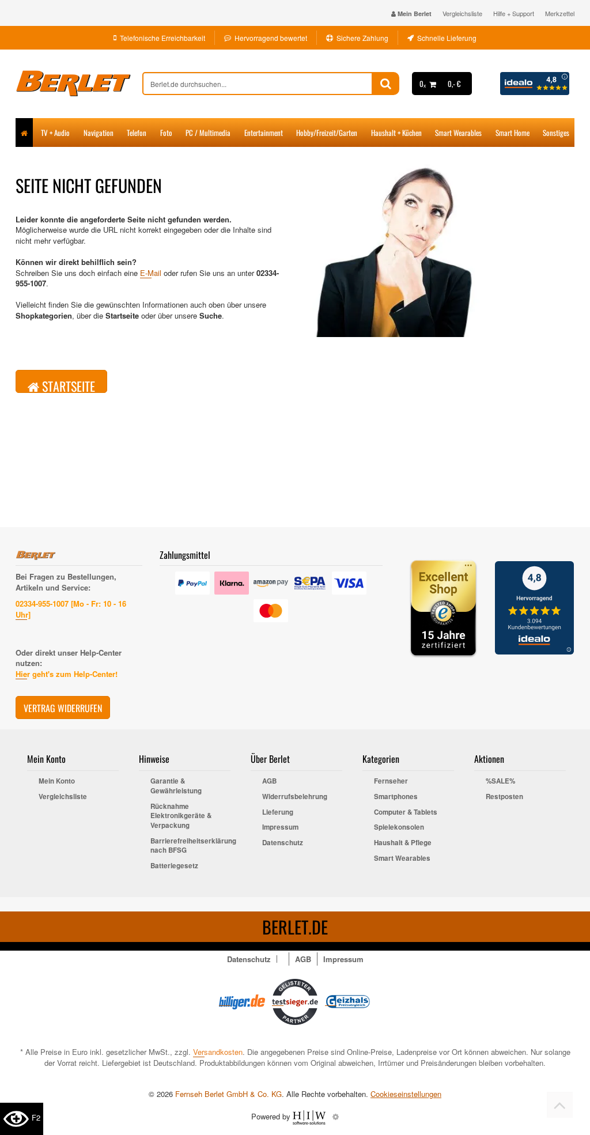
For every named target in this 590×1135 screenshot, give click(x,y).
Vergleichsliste (462, 13)
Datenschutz (282, 843)
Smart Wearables (458, 132)
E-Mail (150, 272)
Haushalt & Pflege (403, 843)
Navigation (99, 132)
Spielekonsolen (399, 827)
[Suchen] (385, 83)
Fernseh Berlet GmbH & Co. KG (228, 1093)
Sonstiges (556, 132)
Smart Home (513, 132)
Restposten (504, 796)
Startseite (67, 385)
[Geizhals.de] (348, 1000)
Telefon (136, 132)
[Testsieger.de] (295, 1000)
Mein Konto (57, 781)
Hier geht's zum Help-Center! (67, 673)
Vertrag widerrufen (63, 708)
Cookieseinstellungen (405, 1094)
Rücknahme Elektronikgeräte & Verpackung (180, 816)
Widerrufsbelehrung (294, 796)
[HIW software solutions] (310, 1116)
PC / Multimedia (208, 132)
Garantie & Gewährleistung (176, 786)
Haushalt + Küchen (396, 132)
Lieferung (277, 812)
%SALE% (500, 781)
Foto (166, 132)
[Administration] (335, 1116)
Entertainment (263, 132)
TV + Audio (55, 132)
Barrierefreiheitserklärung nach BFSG (190, 846)
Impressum (280, 827)
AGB (269, 781)
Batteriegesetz (174, 866)
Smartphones (396, 796)
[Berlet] (79, 83)
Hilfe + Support (513, 13)
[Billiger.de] (242, 1000)
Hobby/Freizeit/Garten (326, 132)
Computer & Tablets (405, 812)
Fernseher (391, 781)
